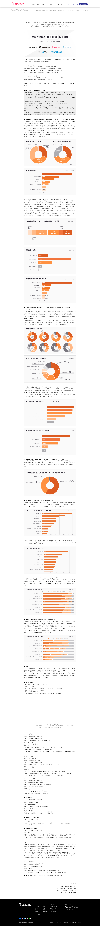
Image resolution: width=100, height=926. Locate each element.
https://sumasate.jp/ (33, 804)
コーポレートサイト (54, 906)
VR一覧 (36, 911)
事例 (54, 4)
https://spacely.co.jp (70, 892)
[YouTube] (27, 918)
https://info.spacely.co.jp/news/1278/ (50, 727)
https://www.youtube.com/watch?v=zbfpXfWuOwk (48, 875)
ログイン (73, 4)
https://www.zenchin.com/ (34, 830)
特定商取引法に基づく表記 (67, 922)
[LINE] (30, 918)
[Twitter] (25, 918)
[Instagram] (22, 918)
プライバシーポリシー (58, 922)
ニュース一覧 (19, 9)
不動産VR (33, 4)
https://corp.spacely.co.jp (34, 738)
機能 (51, 4)
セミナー (63, 4)
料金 (58, 4)
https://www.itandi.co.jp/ (34, 762)
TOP (12, 9)
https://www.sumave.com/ (34, 819)
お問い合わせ (83, 4)
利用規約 (51, 922)
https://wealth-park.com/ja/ (35, 782)
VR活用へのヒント (54, 909)
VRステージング (38, 913)
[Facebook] (20, 918)
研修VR (43, 4)
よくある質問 (37, 914)
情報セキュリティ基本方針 (76, 922)
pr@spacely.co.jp (71, 890)
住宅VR (38, 4)
